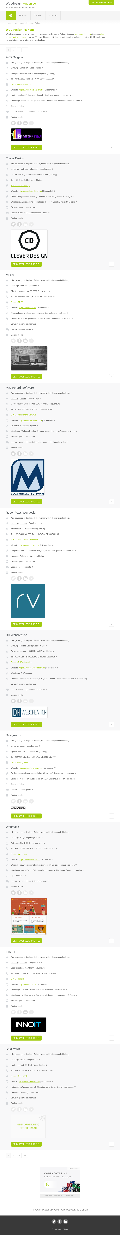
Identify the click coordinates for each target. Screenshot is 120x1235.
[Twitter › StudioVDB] (13, 1109)
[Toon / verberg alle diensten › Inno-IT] (60, 995)
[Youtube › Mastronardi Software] (31, 453)
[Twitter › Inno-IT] (13, 1012)
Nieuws (23, 15)
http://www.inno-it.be (27, 984)
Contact (53, 15)
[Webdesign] (11, 15)
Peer (22, 286)
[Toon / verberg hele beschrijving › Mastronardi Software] (60, 425)
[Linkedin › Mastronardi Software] (25, 453)
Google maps (36, 68)
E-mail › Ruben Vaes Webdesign (24, 540)
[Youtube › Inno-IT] (31, 1012)
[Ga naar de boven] (111, 147)
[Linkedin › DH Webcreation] (25, 701)
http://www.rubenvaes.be (29, 545)
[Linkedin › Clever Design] (25, 224)
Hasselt (23, 398)
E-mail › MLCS (17, 302)
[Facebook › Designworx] (19, 801)
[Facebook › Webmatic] (19, 892)
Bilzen (22, 746)
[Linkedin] (65, 1221)
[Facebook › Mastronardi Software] (19, 453)
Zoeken (38, 15)
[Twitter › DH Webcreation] (13, 701)
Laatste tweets (18, 111)
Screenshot (51, 90)
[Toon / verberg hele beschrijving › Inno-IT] (60, 989)
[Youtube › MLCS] (31, 340)
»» (25, 50)
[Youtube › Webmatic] (31, 892)
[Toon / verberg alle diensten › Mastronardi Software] (60, 431)
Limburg (14, 68)
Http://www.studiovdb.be (29, 1081)
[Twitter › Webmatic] (13, 892)
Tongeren (24, 837)
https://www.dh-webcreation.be (32, 668)
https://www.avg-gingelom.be (31, 90)
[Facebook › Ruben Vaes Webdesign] (19, 578)
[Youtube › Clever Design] (31, 224)
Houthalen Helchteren (29, 169)
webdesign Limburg (82, 34)
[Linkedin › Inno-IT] (25, 1012)
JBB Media (57, 1229)
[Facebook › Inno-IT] (19, 1012)
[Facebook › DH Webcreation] (19, 701)
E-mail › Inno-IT (17, 979)
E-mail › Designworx (19, 762)
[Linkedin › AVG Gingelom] (25, 123)
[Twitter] (54, 1221)
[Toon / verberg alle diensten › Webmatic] (60, 870)
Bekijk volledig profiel (26, 147)
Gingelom (24, 68)
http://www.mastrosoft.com (30, 420)
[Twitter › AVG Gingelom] (13, 123)
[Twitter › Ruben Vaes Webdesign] (13, 578)
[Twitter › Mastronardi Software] (13, 453)
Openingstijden (18, 106)
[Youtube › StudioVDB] (31, 1109)
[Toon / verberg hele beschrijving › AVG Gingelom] (60, 95)
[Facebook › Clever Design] (19, 224)
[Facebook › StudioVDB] (19, 1109)
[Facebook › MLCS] (19, 340)
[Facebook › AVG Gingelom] (19, 123)
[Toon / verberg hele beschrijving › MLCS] (60, 313)
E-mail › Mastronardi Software (23, 415)
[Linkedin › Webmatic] (25, 892)
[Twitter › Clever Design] (13, 224)
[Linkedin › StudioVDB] (25, 1109)
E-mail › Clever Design (20, 185)
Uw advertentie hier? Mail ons (60, 1196)
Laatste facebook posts (39, 111)
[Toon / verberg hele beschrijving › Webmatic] (60, 865)
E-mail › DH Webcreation (21, 662)
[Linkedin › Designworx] (25, 801)
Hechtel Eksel (26, 646)
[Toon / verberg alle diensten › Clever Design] (60, 201)
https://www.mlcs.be (27, 308)
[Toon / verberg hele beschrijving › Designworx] (60, 773)
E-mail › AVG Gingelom (21, 84)
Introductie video (60, 442)
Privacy (65, 1229)
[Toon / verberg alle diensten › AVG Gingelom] (60, 100)
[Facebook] (59, 1221)
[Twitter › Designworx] (13, 801)
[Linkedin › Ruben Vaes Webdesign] (25, 578)
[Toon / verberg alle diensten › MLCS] (60, 318)
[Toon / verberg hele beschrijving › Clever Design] (60, 196)
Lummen (23, 523)
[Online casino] (62, 1168)
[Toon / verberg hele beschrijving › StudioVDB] (60, 1087)
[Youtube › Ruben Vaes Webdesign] (31, 578)
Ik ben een (101, 2)
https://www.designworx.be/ (30, 768)
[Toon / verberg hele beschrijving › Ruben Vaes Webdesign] (60, 550)
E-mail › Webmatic (19, 854)
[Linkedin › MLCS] (25, 340)
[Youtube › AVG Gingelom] (31, 123)
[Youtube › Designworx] (31, 801)
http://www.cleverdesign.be (30, 191)
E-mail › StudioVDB (19, 1076)
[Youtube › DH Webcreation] (31, 701)
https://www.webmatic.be (29, 859)
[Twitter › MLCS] (13, 340)
